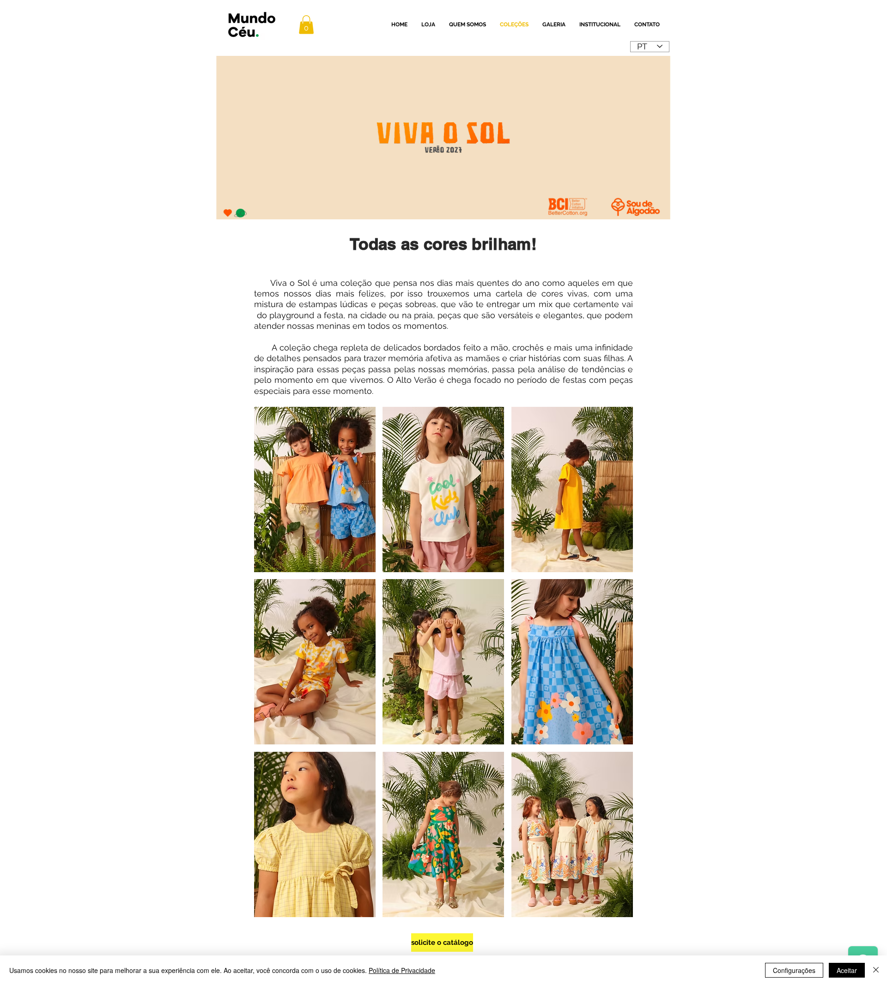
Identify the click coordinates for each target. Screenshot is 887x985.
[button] (306, 24)
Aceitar (847, 970)
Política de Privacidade (402, 970)
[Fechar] (875, 970)
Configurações (794, 970)
